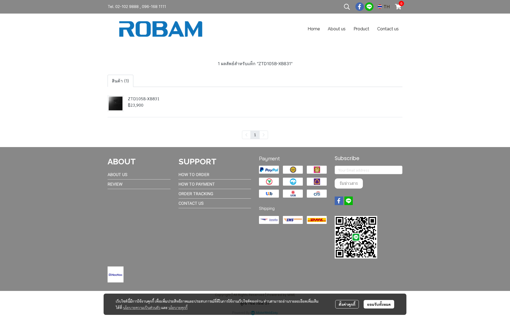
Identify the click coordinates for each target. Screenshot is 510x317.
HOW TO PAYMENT (196, 184)
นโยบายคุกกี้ (178, 307)
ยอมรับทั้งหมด (379, 304)
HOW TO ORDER (193, 174)
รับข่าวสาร (349, 183)
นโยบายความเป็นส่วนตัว (141, 307)
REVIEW (115, 184)
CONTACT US (191, 203)
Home (314, 28)
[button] (346, 6)
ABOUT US (118, 174)
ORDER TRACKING (195, 193)
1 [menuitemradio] (255, 134)
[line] (369, 6)
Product (361, 28)
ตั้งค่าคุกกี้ (347, 304)
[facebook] (359, 6)
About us (337, 28)
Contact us (388, 28)
